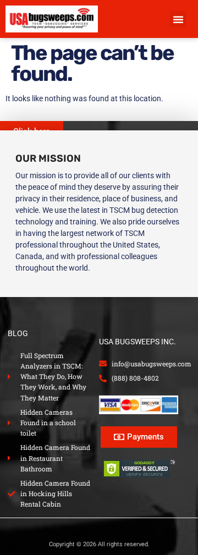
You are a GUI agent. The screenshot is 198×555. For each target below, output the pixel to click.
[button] (178, 19)
